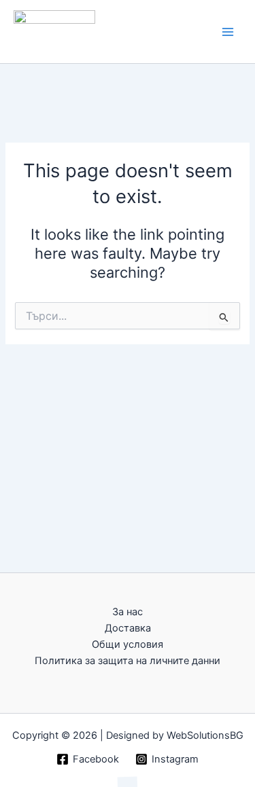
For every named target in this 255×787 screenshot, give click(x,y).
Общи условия (127, 644)
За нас (127, 612)
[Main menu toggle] (227, 31)
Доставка (128, 628)
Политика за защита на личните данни (127, 661)
